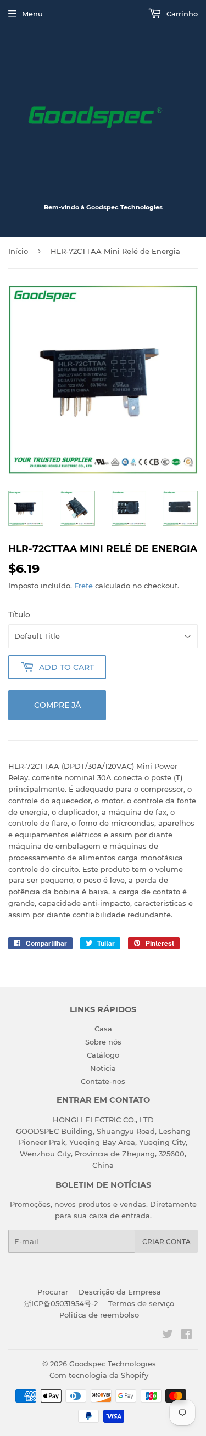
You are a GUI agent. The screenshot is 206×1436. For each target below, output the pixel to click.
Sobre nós (103, 1041)
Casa (103, 1028)
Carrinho (181, 13)
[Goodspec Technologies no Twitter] (167, 1335)
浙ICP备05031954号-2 (61, 1303)
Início (18, 251)
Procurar (52, 1291)
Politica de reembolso (99, 1314)
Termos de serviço (141, 1303)
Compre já (57, 705)
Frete (83, 585)
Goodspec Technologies (112, 1363)
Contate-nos (103, 1081)
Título (19, 615)
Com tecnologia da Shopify (98, 1375)
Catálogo (103, 1055)
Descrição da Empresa (120, 1291)
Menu (32, 13)
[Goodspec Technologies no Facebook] (186, 1335)
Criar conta (166, 1242)
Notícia (103, 1068)
